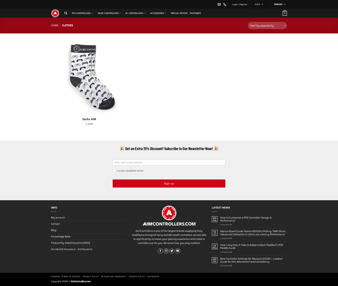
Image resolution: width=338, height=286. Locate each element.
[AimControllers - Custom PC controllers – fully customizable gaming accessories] (55, 13)
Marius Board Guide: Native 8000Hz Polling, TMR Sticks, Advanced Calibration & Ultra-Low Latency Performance (253, 233)
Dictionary (153, 276)
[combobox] (259, 4)
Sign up (169, 183)
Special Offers (179, 13)
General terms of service (65, 276)
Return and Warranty (113, 276)
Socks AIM (89, 119)
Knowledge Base (61, 236)
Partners (195, 13)
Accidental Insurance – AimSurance (71, 249)
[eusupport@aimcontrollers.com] (219, 4)
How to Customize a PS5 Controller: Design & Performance (246, 219)
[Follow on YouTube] (177, 251)
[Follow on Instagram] (166, 251)
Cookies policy (137, 276)
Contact (55, 224)
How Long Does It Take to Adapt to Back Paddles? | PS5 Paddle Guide (251, 247)
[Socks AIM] (89, 77)
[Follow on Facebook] (160, 251)
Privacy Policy (91, 276)
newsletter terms (134, 171)
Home (55, 25)
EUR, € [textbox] (257, 4)
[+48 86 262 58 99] (225, 4)
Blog (53, 230)
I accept (129, 170)
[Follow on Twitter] (171, 251)
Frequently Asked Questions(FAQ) (70, 243)
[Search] (65, 13)
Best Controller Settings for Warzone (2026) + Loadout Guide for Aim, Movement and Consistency (251, 260)
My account (58, 217)
